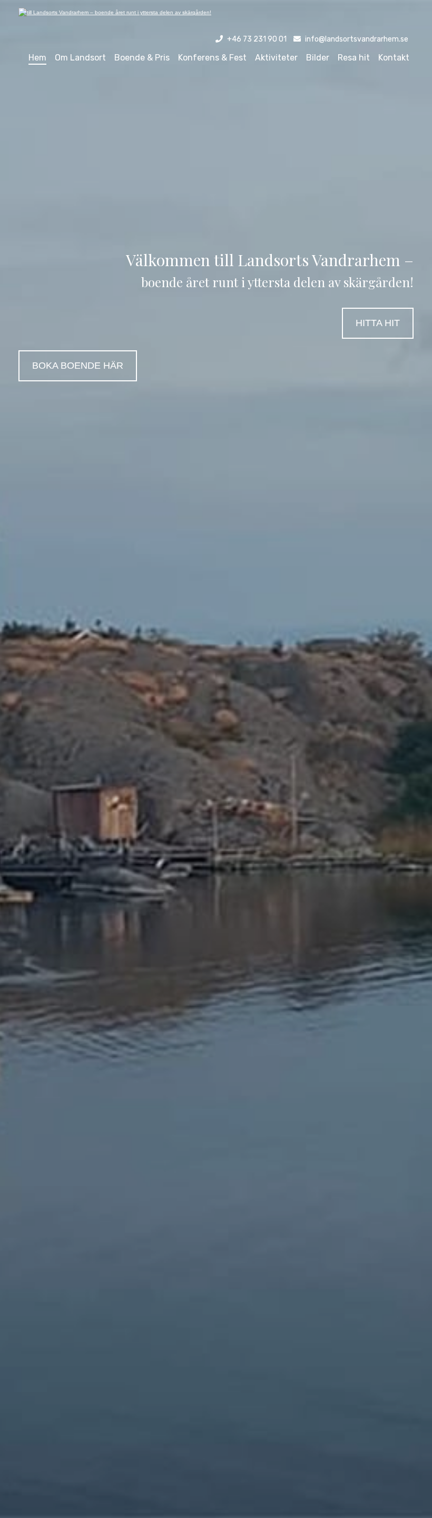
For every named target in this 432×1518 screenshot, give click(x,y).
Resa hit (354, 58)
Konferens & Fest (212, 58)
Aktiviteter (276, 58)
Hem (37, 58)
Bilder (317, 58)
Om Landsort (80, 58)
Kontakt (393, 58)
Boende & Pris (142, 58)
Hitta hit (378, 323)
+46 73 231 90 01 (257, 39)
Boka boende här (77, 365)
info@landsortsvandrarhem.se (356, 39)
